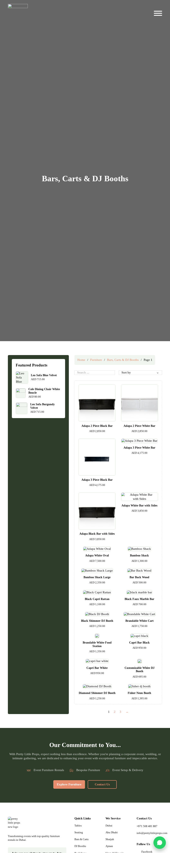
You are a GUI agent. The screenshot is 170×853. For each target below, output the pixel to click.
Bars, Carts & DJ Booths (123, 359)
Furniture (96, 359)
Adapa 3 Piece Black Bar (97, 479)
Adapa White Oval (97, 555)
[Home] (15, 824)
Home (81, 359)
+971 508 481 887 (147, 826)
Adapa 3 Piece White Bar (139, 447)
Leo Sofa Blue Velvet (44, 375)
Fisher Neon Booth (139, 693)
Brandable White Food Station (97, 644)
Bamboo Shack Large (97, 577)
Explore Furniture (69, 784)
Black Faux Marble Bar (139, 599)
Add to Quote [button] (97, 417)
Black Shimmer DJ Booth (97, 620)
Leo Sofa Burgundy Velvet (42, 406)
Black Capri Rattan (97, 599)
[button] (159, 842)
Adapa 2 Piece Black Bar (97, 425)
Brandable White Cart (139, 620)
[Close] (160, 8)
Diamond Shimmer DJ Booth (97, 693)
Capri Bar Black (139, 642)
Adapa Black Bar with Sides (97, 533)
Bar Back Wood (139, 577)
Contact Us (102, 784)
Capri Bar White (97, 667)
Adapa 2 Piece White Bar (139, 425)
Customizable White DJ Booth (139, 669)
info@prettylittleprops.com (149, 833)
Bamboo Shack (139, 555)
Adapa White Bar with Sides (139, 505)
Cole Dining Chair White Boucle (44, 391)
